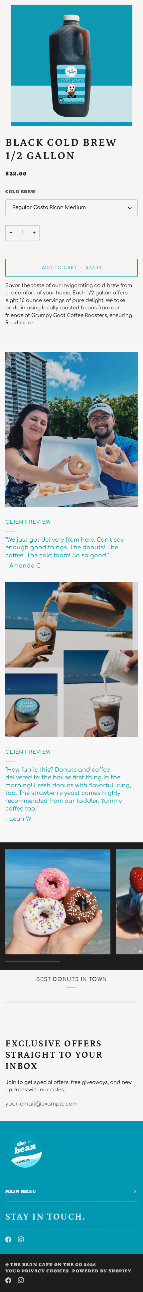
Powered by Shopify (101, 1270)
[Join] (132, 1103)
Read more (19, 323)
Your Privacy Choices (37, 1270)
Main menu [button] (21, 1191)
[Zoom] (71, 65)
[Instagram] (21, 1239)
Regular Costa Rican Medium (49, 207)
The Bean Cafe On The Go (46, 1264)
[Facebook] (8, 1239)
